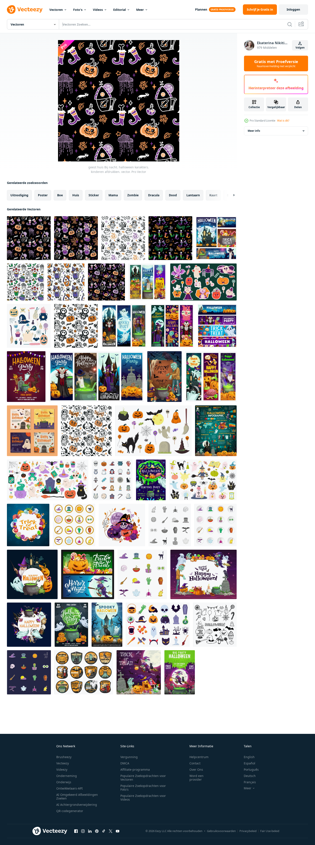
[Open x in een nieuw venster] (110, 831)
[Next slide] (230, 195)
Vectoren (56, 10)
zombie (133, 195)
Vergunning (129, 757)
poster (43, 195)
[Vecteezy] (24, 9)
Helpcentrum (198, 757)
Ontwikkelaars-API (69, 788)
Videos (98, 10)
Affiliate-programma (135, 769)
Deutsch (250, 776)
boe (60, 195)
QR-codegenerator (69, 811)
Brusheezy (63, 757)
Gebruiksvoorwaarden (221, 831)
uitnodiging (19, 195)
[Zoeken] (289, 24)
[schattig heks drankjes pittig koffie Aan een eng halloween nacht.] (122, 525)
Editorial (119, 10)
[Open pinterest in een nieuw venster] (97, 831)
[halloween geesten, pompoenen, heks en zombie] (203, 574)
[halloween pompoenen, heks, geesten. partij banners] (96, 376)
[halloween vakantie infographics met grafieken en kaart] (216, 430)
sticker (94, 195)
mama (113, 195)
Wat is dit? (283, 120)
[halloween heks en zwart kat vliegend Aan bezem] (179, 672)
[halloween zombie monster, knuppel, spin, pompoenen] (164, 376)
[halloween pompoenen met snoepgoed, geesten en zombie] (147, 282)
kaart (213, 195)
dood (173, 195)
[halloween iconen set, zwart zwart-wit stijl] (170, 525)
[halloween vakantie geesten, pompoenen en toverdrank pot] (71, 625)
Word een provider (196, 778)
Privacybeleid (248, 831)
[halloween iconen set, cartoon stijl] (215, 525)
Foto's (77, 10)
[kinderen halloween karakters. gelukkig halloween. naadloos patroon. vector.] (25, 282)
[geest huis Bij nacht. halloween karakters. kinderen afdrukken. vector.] (29, 238)
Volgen (300, 47)
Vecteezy (62, 763)
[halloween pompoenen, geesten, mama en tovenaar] (211, 376)
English (249, 757)
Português (251, 769)
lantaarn (193, 195)
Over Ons (196, 769)
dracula (153, 195)
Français (250, 782)
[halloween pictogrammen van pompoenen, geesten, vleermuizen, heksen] (83, 672)
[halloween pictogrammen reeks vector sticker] (29, 672)
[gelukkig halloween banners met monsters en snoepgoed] (172, 326)
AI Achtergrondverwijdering (76, 805)
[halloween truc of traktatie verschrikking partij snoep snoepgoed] (28, 525)
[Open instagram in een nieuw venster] (83, 831)
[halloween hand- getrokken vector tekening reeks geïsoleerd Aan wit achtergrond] (215, 625)
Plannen (201, 9)
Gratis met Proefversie (276, 63)
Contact (194, 763)
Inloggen (293, 9)
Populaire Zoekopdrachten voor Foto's (143, 787)
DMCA (124, 763)
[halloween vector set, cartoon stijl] (74, 525)
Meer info (254, 131)
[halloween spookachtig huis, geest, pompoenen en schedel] (107, 625)
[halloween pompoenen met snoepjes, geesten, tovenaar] (32, 574)
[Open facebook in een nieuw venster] (76, 831)
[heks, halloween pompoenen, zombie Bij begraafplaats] (138, 672)
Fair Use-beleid (269, 831)
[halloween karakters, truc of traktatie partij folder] (26, 376)
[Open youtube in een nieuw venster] (117, 831)
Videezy (61, 769)
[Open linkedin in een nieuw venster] (90, 831)
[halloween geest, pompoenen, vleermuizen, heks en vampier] (124, 326)
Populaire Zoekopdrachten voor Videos (143, 797)
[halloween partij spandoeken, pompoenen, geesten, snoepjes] (217, 326)
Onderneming (66, 776)
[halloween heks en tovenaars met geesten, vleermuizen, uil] (29, 625)
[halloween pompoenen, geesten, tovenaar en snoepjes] (216, 238)
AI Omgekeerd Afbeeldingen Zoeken (77, 796)
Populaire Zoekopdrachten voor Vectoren (143, 778)
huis (75, 195)
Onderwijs (63, 782)
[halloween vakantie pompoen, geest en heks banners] (87, 574)
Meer (140, 10)
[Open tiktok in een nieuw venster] (103, 831)
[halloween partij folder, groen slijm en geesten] (151, 480)
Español (249, 763)
